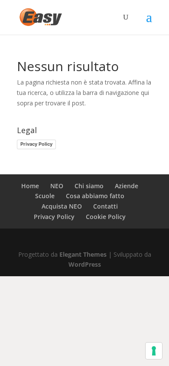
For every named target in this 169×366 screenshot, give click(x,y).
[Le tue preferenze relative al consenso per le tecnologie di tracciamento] (154, 351)
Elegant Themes (83, 254)
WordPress (84, 264)
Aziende (126, 186)
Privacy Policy (36, 144)
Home (30, 186)
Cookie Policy (106, 216)
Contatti (105, 206)
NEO (56, 186)
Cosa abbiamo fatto (95, 196)
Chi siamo (89, 186)
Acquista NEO (62, 206)
